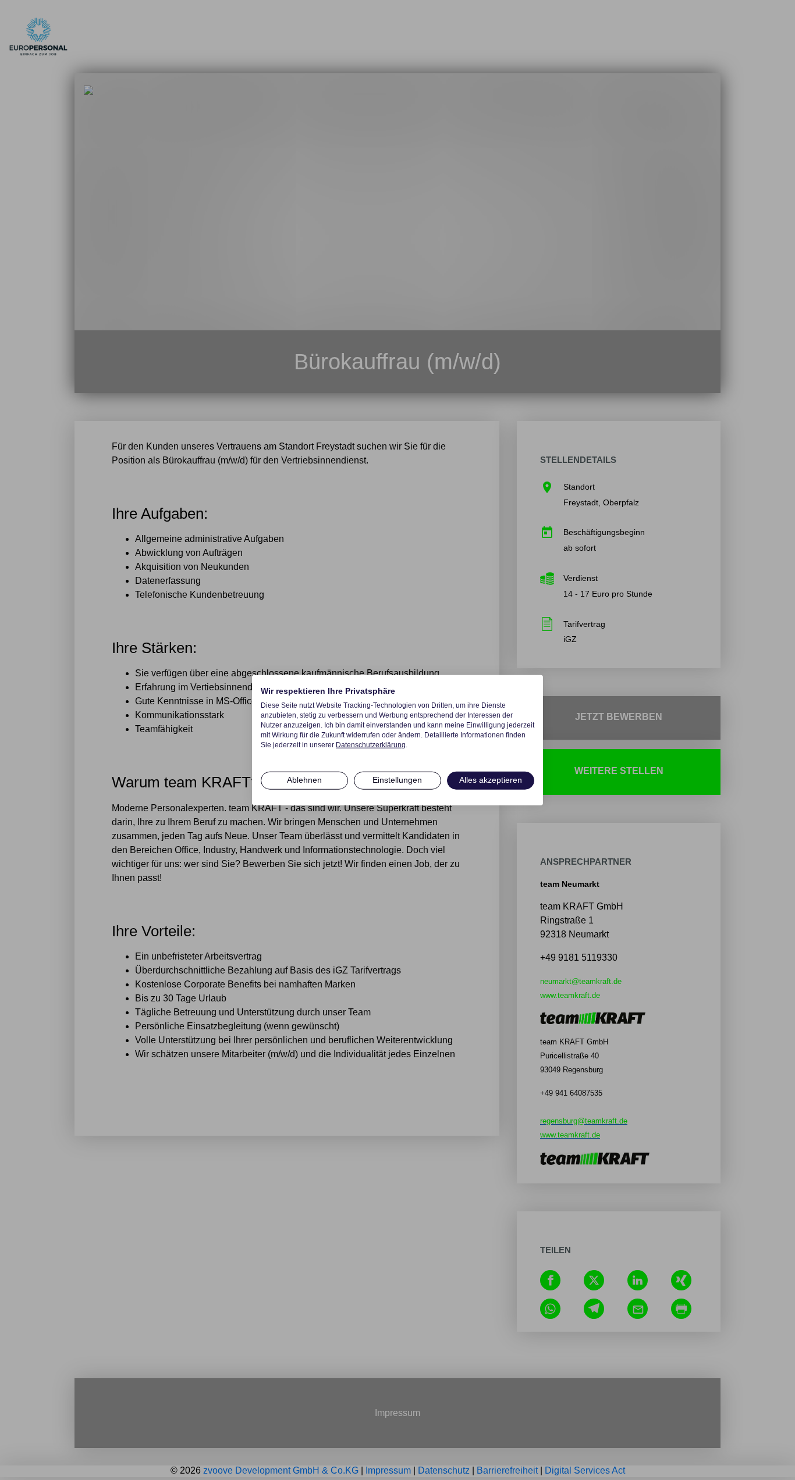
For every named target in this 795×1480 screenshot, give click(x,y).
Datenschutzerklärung (371, 744)
